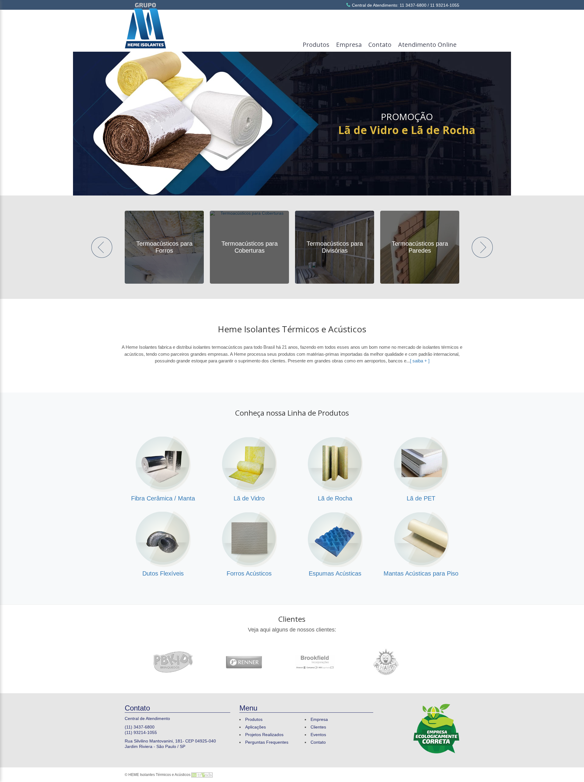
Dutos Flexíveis (163, 573)
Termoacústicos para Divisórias (335, 247)
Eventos (318, 734)
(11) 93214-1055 (141, 732)
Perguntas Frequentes (266, 742)
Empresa (349, 44)
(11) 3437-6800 (140, 727)
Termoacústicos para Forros (164, 247)
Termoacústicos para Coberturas (249, 247)
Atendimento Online (427, 44)
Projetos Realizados (264, 734)
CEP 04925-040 (200, 741)
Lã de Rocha (335, 498)
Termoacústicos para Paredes (420, 247)
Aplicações (255, 727)
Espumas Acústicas (335, 573)
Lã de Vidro (249, 498)
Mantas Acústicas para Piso (421, 573)
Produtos (316, 44)
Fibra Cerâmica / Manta (163, 498)
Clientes (291, 619)
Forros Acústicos (249, 573)
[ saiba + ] (419, 360)
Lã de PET (421, 498)
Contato (379, 44)
